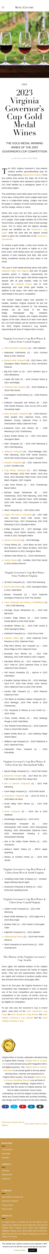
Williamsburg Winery (13, 936)
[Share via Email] (40, 1106)
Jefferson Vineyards (13, 451)
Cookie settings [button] (19, 1250)
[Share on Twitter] (14, 1106)
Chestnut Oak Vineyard (15, 387)
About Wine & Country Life (12, 1197)
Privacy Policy (7, 1205)
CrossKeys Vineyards (14, 796)
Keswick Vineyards (13, 462)
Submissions (7, 1175)
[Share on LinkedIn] (31, 1106)
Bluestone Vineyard (13, 776)
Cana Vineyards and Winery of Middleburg (24, 602)
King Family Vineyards (15, 470)
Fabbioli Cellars (11, 638)
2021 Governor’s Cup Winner (24, 1014)
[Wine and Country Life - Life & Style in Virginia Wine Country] (24, 7)
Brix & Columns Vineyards (17, 783)
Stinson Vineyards (12, 540)
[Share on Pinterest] (22, 1106)
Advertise (5, 1171)
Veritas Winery (11, 560)
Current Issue (7, 1149)
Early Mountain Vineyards (16, 414)
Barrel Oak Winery (12, 587)
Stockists (5, 1158)
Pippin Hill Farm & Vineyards (18, 515)
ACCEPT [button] (33, 1250)
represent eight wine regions (15, 271)
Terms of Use (7, 1209)
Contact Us (6, 1179)
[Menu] (3, 7)
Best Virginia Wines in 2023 (36, 1124)
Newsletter (6, 1154)
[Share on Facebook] (5, 1106)
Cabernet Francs (23, 284)
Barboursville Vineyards (15, 360)
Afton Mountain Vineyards (16, 348)
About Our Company (10, 1201)
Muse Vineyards (12, 811)
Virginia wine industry (31, 175)
